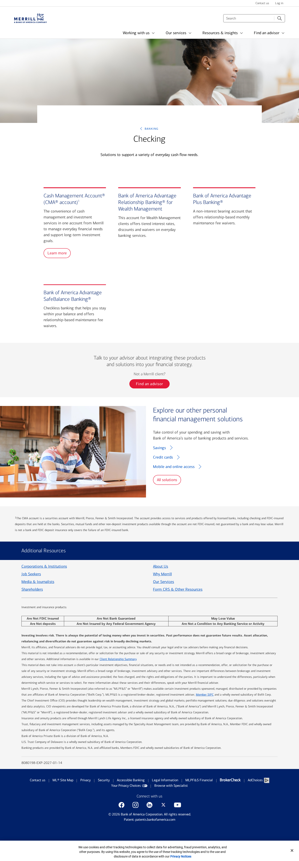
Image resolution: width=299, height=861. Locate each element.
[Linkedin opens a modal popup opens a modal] (149, 804)
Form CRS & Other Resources (177, 589)
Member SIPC (205, 694)
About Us (160, 566)
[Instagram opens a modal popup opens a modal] (135, 804)
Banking (151, 128)
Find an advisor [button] (149, 383)
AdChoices (255, 780)
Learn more (57, 253)
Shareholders (32, 589)
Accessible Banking (131, 780)
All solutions (167, 479)
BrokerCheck (230, 780)
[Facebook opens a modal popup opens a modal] (121, 804)
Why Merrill (162, 574)
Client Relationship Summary (118, 659)
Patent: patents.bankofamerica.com (149, 819)
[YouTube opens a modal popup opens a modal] (177, 804)
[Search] (279, 18)
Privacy (85, 780)
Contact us (37, 780)
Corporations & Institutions (44, 566)
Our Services (163, 581)
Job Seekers (31, 574)
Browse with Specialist (171, 785)
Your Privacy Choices (126, 785)
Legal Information (165, 780)
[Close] (292, 850)
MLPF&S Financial (199, 780)
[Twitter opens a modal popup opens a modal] (163, 804)
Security (104, 780)
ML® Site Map (63, 780)
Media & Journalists (37, 581)
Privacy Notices (180, 856)
